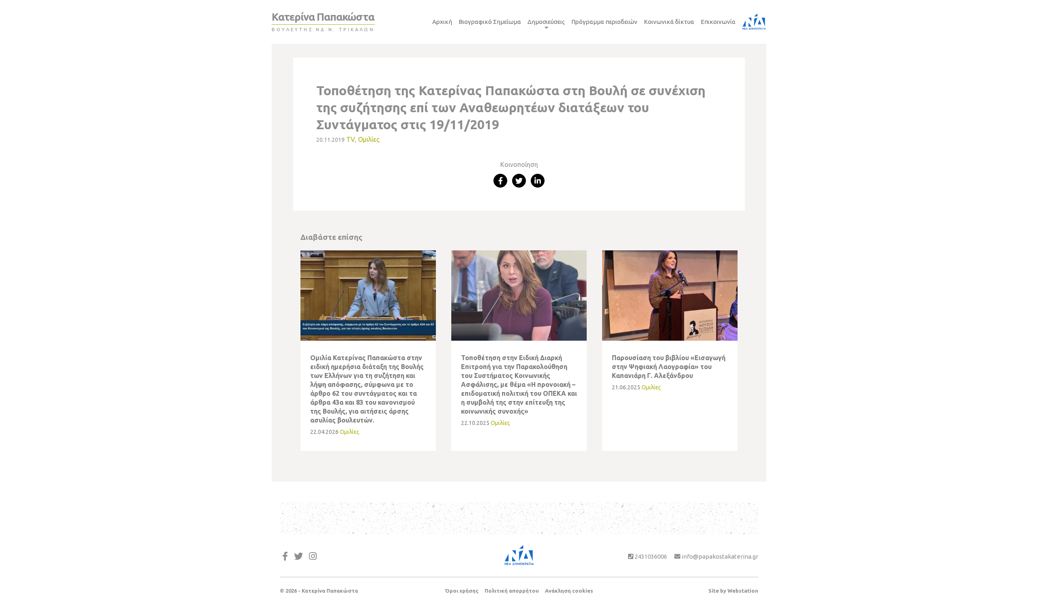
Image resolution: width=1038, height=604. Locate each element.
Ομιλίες (369, 139)
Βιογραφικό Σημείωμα (490, 21)
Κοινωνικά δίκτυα (669, 21)
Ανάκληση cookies (569, 590)
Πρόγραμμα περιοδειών (604, 21)
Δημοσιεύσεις (546, 21)
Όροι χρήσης (461, 590)
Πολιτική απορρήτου (512, 590)
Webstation (742, 590)
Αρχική (442, 21)
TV (350, 139)
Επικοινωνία (718, 21)
